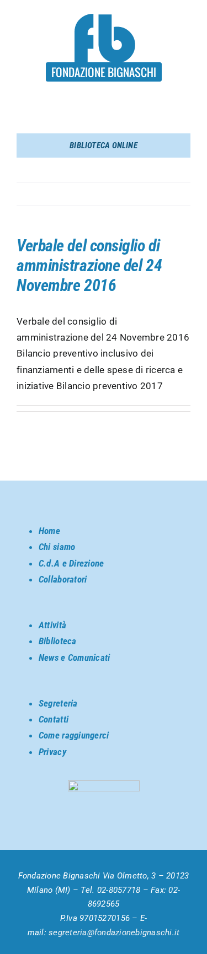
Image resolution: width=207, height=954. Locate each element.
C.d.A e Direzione (71, 563)
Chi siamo (57, 546)
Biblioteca (58, 640)
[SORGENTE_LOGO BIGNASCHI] (104, 18)
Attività (52, 624)
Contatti (53, 719)
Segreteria (58, 703)
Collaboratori (63, 579)
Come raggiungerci (74, 735)
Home (49, 530)
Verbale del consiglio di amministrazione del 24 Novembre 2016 (89, 265)
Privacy (52, 751)
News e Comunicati (74, 657)
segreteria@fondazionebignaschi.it (114, 932)
